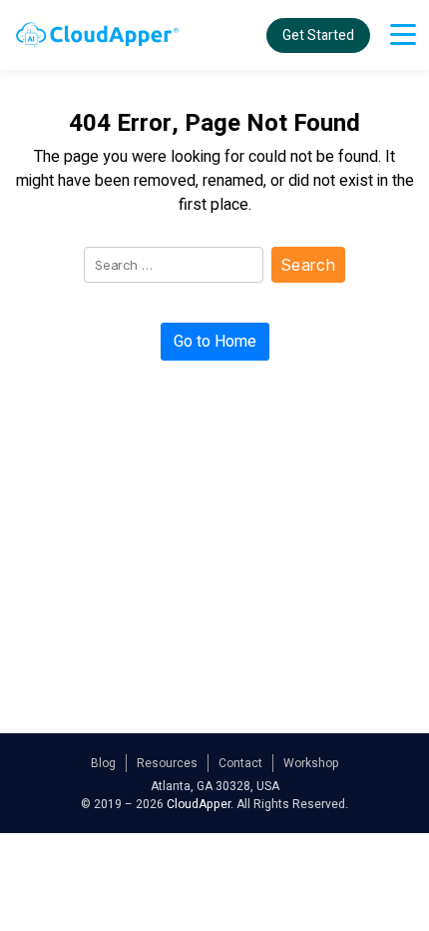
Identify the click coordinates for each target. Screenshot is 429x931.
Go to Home (215, 342)
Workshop (311, 763)
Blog (103, 763)
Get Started (318, 35)
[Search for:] (169, 269)
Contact (240, 763)
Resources (167, 763)
